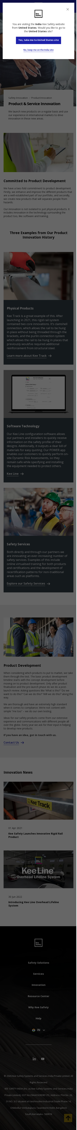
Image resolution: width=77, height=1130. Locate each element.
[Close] (68, 9)
